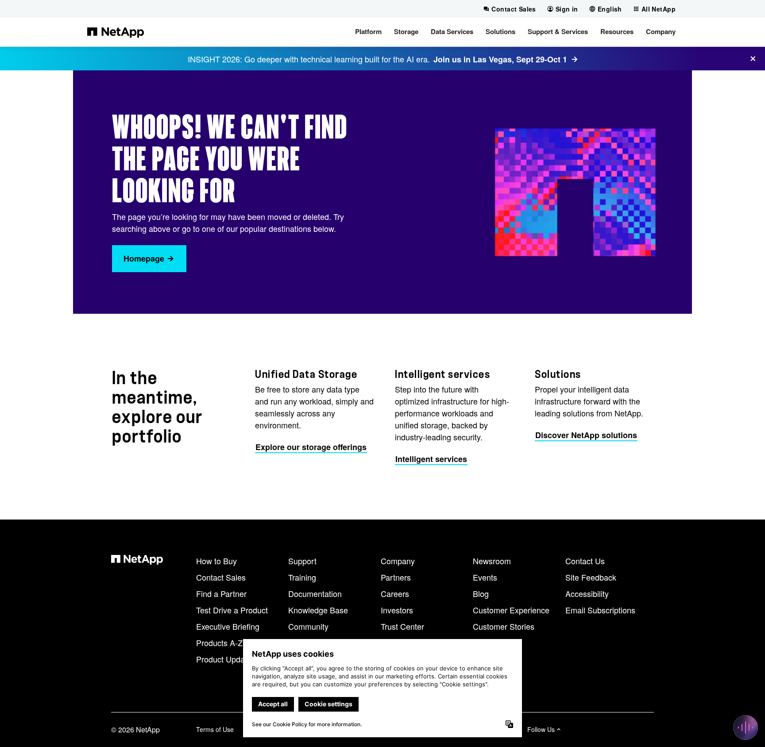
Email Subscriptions (600, 610)
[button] (368, 31)
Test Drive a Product (232, 610)
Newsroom (492, 560)
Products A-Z (219, 642)
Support (302, 560)
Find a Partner (221, 593)
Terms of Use (215, 729)
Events (485, 577)
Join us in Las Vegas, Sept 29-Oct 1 (500, 59)
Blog (481, 593)
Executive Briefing (227, 626)
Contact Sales (221, 577)
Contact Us (585, 560)
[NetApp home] (115, 31)
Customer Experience (511, 610)
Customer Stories (503, 626)
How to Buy (216, 560)
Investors (397, 610)
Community (308, 626)
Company (398, 560)
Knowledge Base (318, 610)
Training (302, 577)
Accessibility (587, 593)
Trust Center (402, 626)
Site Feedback (590, 577)
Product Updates (225, 659)
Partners (396, 577)
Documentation (315, 593)
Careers (395, 593)
